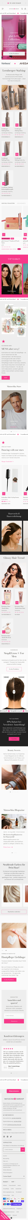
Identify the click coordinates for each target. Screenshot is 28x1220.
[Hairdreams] (12, 279)
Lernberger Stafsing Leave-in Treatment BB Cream (19, 159)
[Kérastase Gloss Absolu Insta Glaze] (20, 597)
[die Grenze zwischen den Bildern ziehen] (14, 692)
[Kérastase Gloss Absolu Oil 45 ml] (7, 626)
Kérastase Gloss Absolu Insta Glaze (20, 607)
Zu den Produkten (14, 669)
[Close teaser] (11, 1218)
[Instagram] (4, 1136)
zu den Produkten (14, 53)
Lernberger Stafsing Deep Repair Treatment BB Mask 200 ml (6, 159)
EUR (13, 1181)
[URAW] (12, 536)
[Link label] (14, 409)
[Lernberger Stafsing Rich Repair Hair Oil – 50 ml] (7, 119)
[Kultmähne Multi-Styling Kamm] (12, 480)
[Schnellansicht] (17, 125)
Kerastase (4, 610)
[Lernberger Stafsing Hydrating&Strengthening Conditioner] (7, 178)
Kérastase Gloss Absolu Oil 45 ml (6, 636)
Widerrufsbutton (14, 1091)
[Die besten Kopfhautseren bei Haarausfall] (14, 832)
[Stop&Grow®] (14, 710)
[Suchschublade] (22, 8)
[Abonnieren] (23, 1149)
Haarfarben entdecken (14, 912)
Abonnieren (14, 1021)
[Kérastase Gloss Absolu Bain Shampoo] (7, 597)
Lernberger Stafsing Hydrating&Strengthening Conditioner (9, 188)
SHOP (5, 378)
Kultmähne (5, 499)
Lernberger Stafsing (7, 133)
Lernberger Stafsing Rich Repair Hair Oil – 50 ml (6, 130)
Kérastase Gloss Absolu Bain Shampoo (6, 607)
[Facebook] (7, 1136)
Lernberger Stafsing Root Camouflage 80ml (19, 130)
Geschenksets (21, 203)
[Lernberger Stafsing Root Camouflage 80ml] (20, 119)
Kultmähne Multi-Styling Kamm (10, 497)
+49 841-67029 (17, 1121)
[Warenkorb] (25, 8)
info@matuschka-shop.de (14, 1124)
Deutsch (5, 1181)
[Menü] (2, 8)
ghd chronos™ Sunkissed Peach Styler (10, 242)
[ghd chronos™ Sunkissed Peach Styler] (12, 221)
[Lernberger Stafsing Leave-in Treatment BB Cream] (20, 149)
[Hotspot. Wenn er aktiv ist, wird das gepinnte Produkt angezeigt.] (13, 92)
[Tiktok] (11, 1136)
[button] (5, 1214)
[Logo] (14, 9)
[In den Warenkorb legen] (3, 125)
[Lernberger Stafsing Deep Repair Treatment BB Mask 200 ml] (7, 149)
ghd (3, 245)
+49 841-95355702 (16, 1118)
